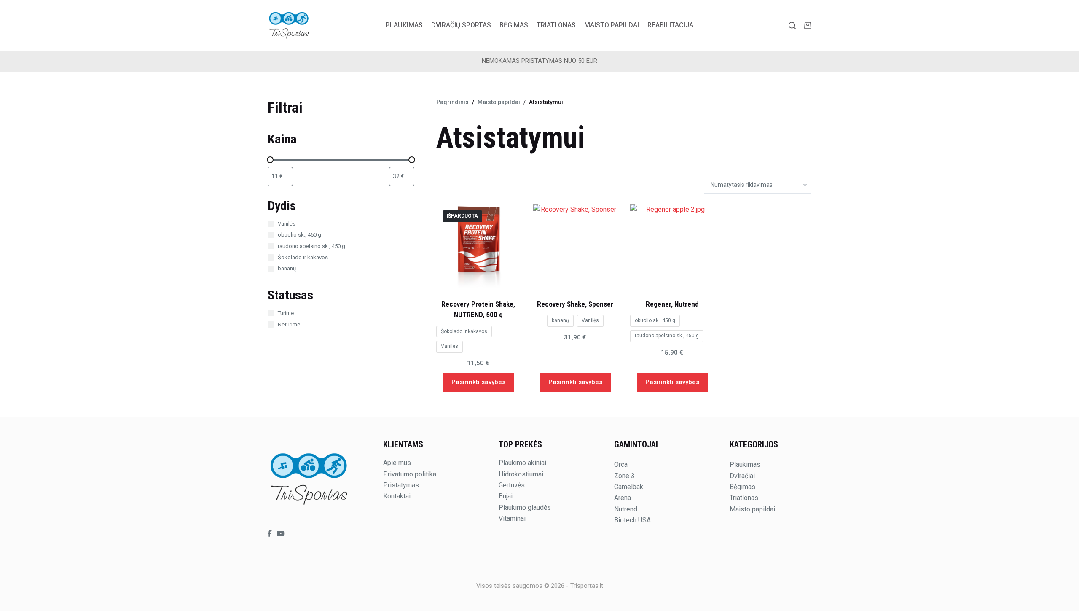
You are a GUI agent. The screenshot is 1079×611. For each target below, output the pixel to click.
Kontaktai (397, 496)
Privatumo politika (409, 474)
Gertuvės (512, 485)
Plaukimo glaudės (525, 507)
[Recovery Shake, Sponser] (575, 246)
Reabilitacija (670, 25)
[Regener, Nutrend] (672, 246)
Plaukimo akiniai (522, 463)
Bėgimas (513, 25)
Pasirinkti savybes (478, 382)
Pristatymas (401, 485)
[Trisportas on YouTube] (281, 534)
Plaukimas (404, 25)
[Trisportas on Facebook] (271, 534)
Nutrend (625, 509)
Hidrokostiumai (521, 474)
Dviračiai (742, 476)
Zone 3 (624, 476)
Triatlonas (556, 25)
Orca (621, 464)
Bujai (506, 496)
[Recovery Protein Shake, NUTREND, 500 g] (478, 246)
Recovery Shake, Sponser (575, 304)
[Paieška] (792, 25)
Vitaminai (512, 518)
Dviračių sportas (461, 25)
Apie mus (397, 463)
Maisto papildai (611, 25)
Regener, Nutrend (672, 304)
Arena (622, 498)
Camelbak (628, 487)
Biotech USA (632, 520)
